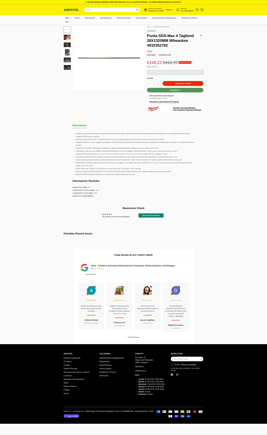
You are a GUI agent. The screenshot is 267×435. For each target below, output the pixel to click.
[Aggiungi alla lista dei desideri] (201, 35)
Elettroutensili (104, 361)
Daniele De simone (175, 325)
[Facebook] (172, 375)
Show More (179, 316)
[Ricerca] (137, 10)
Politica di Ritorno (70, 386)
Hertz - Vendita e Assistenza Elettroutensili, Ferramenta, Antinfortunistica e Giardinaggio (133, 265)
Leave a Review (90, 274)
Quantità (150, 78)
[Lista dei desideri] (197, 10)
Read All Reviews (133, 337)
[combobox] (112, 10)
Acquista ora (175, 90)
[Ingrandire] (139, 31)
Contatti (66, 365)
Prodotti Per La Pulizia (107, 372)
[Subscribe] (201, 359)
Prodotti (66, 390)
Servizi (66, 393)
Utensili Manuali (105, 365)
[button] (202, 10)
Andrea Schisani (91, 320)
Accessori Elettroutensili (161, 27)
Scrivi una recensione (151, 215)
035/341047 (139, 367)
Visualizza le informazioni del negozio (164, 102)
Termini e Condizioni (188, 364)
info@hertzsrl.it (140, 371)
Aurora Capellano (147, 320)
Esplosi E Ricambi (70, 369)
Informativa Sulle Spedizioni (74, 379)
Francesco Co (119, 322)
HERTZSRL (103, 376)
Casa (148, 27)
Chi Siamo (67, 361)
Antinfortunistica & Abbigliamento (111, 358)
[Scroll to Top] (263, 423)
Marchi (66, 383)
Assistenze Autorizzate (72, 358)
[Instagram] (177, 375)
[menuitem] (68, 18)
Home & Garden (105, 369)
